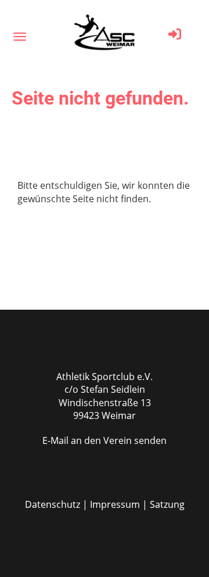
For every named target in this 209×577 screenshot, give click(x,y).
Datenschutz (52, 504)
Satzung (167, 504)
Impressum (115, 504)
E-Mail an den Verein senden (104, 440)
